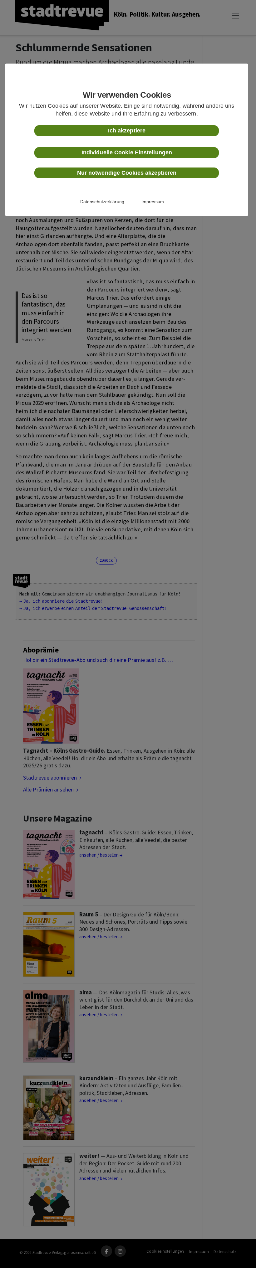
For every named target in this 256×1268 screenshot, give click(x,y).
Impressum (152, 201)
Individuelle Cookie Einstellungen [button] (126, 152)
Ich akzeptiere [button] (126, 130)
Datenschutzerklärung (102, 201)
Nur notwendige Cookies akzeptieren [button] (126, 173)
